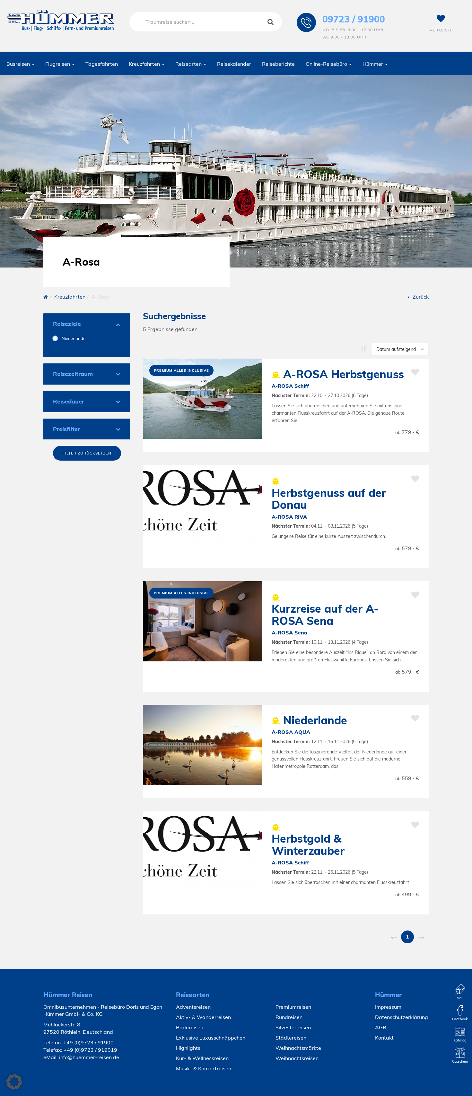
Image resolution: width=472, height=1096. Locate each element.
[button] (14, 1082)
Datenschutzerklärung (401, 1017)
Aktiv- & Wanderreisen (203, 1017)
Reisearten (189, 64)
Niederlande (73, 338)
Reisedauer (68, 401)
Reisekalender (234, 64)
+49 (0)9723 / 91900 (88, 1042)
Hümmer (373, 64)
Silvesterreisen (293, 1027)
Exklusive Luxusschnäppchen (210, 1037)
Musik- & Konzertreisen (203, 1068)
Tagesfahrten (101, 64)
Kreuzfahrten (145, 64)
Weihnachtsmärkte (298, 1048)
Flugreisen (58, 64)
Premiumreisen (293, 1007)
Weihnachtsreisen (297, 1058)
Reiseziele (67, 323)
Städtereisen (290, 1037)
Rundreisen (288, 1017)
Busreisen (18, 64)
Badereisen (189, 1027)
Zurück (421, 296)
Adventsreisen (193, 1007)
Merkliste (441, 30)
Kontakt (384, 1037)
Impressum (388, 1007)
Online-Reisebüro (327, 64)
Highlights (188, 1048)
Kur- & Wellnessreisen (202, 1058)
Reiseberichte (278, 64)
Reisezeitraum (73, 374)
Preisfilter (66, 429)
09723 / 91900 (353, 19)
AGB (380, 1027)
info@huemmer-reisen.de (89, 1057)
